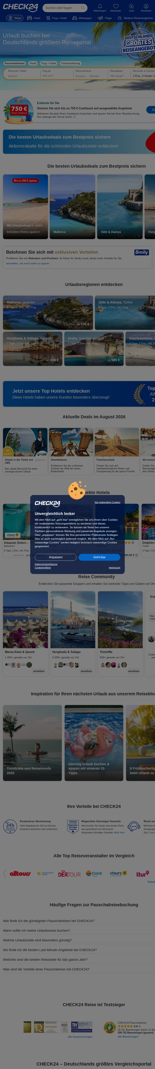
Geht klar (99, 557)
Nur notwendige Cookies (107, 502)
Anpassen (56, 557)
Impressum (114, 567)
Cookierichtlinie (43, 567)
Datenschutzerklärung (46, 564)
